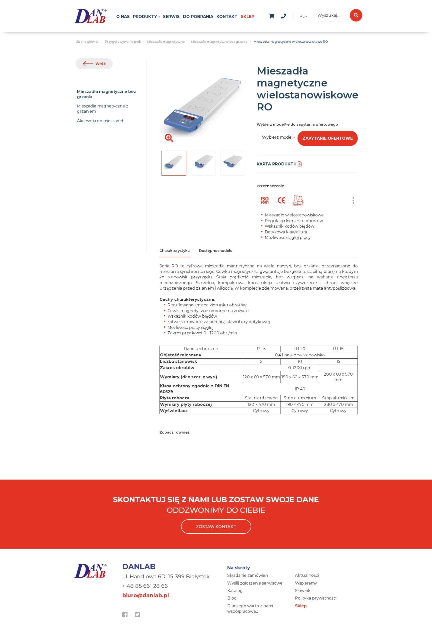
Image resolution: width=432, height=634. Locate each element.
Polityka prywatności (315, 598)
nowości (295, 15)
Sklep (247, 16)
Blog (232, 598)
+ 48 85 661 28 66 (145, 586)
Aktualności (307, 575)
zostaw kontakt (216, 526)
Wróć (101, 63)
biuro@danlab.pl (145, 595)
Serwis (171, 16)
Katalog (235, 590)
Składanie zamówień (247, 575)
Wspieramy (306, 583)
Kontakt (227, 16)
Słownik (302, 590)
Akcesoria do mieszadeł (100, 120)
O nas (123, 16)
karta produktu (276, 164)
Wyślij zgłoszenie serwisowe (254, 583)
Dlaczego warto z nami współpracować (250, 609)
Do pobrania (198, 16)
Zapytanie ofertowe (327, 138)
